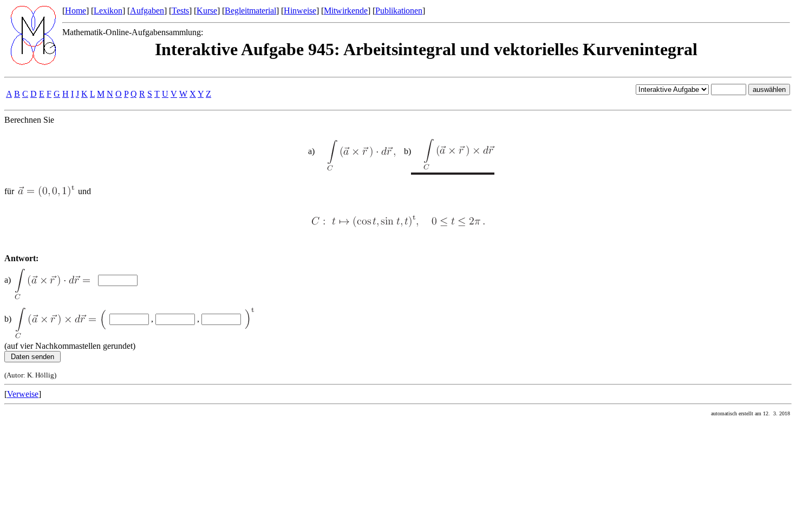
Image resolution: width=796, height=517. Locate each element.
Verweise (22, 394)
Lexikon (108, 10)
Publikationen (398, 10)
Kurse (207, 10)
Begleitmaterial (250, 10)
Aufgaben (147, 10)
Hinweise (300, 10)
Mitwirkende (346, 10)
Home (75, 10)
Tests (180, 10)
